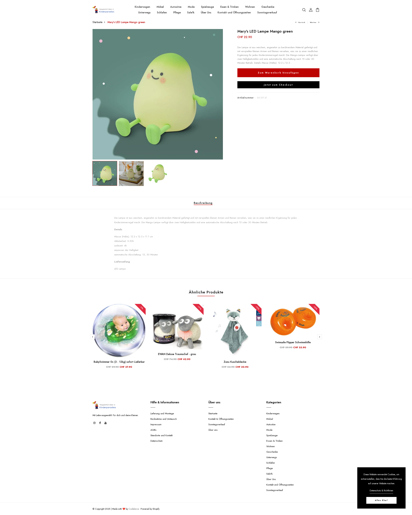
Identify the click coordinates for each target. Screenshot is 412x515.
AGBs (153, 430)
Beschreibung (203, 203)
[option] (158, 94)
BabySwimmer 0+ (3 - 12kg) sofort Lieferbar (119, 362)
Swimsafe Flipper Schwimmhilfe (293, 342)
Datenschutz (156, 441)
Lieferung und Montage (162, 413)
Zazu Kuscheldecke (235, 362)
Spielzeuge (207, 7)
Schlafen (162, 12)
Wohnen (250, 7)
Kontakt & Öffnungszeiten (221, 419)
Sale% (190, 12)
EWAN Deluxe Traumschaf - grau (177, 354)
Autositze (175, 7)
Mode (191, 7)
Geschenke (267, 7)
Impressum (155, 424)
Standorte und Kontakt (161, 435)
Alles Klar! (381, 500)
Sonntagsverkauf (267, 12)
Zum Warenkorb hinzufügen (278, 72)
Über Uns (206, 12)
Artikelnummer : (246, 97)
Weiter (313, 22)
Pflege (177, 12)
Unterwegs (144, 12)
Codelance (134, 508)
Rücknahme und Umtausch (163, 419)
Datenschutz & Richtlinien (381, 490)
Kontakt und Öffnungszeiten (234, 12)
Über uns (213, 430)
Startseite (98, 22)
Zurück (301, 22)
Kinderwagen (142, 7)
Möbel (160, 7)
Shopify (156, 508)
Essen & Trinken (229, 7)
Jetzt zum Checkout (278, 84)
